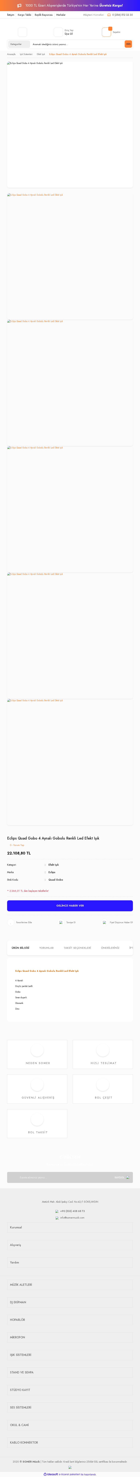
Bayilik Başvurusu (44, 15)
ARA (128, 44)
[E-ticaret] (69, 1474)
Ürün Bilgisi (20, 948)
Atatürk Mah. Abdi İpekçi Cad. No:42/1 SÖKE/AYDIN (70, 1202)
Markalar (61, 15)
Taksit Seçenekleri (77, 948)
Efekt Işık (53, 865)
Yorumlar (46, 948)
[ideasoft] (51, 1474)
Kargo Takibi (24, 15)
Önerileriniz (110, 948)
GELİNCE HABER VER (70, 906)
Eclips (51, 872)
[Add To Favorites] (19, 922)
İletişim (10, 15)
